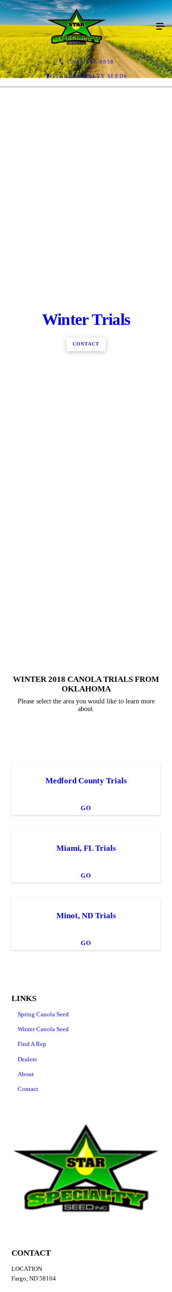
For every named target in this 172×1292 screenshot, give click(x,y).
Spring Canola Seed (43, 1272)
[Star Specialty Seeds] (76, 27)
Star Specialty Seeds (90, 76)
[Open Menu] (160, 26)
